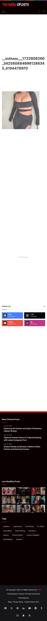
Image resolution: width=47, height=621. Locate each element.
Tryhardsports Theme (15, 594)
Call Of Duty (29, 526)
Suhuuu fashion (17, 535)
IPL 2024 (40, 526)
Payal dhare (7, 531)
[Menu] (3, 11)
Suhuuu (6, 535)
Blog (10, 602)
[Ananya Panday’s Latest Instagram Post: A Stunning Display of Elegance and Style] (38, 509)
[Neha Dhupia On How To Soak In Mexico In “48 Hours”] (9, 509)
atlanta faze (17, 526)
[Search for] (44, 11)
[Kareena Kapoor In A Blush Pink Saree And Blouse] (9, 500)
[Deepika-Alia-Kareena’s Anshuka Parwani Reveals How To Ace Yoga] (38, 491)
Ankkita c (6, 526)
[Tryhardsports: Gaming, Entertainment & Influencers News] (15, 4)
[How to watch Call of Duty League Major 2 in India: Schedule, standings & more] (23, 491)
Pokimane (31, 531)
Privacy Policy (18, 602)
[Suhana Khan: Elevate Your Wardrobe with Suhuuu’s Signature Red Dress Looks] (9, 491)
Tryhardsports (23, 598)
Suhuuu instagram (33, 535)
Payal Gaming (20, 531)
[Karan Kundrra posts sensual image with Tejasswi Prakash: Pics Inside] (38, 500)
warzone (19, 539)
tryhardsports (8, 539)
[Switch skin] (39, 11)
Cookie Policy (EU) (32, 602)
